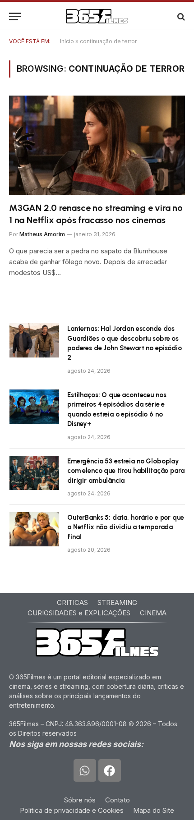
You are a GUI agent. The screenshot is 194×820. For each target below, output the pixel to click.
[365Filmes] (97, 16)
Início (67, 41)
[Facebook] (109, 770)
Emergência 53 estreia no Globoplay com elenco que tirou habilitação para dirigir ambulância (125, 471)
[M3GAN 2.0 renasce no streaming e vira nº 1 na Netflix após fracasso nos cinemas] (97, 145)
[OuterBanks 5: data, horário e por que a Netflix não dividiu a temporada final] (34, 529)
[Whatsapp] (85, 770)
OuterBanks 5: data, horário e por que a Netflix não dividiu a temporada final (125, 527)
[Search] (180, 16)
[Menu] (15, 16)
